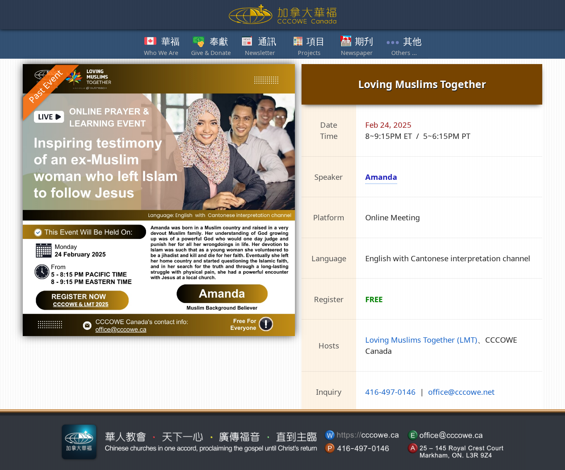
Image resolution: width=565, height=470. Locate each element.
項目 (315, 42)
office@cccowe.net (461, 391)
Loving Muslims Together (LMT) (421, 339)
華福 (170, 42)
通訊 (267, 42)
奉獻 (219, 42)
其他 (412, 42)
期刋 (364, 42)
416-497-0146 (390, 391)
